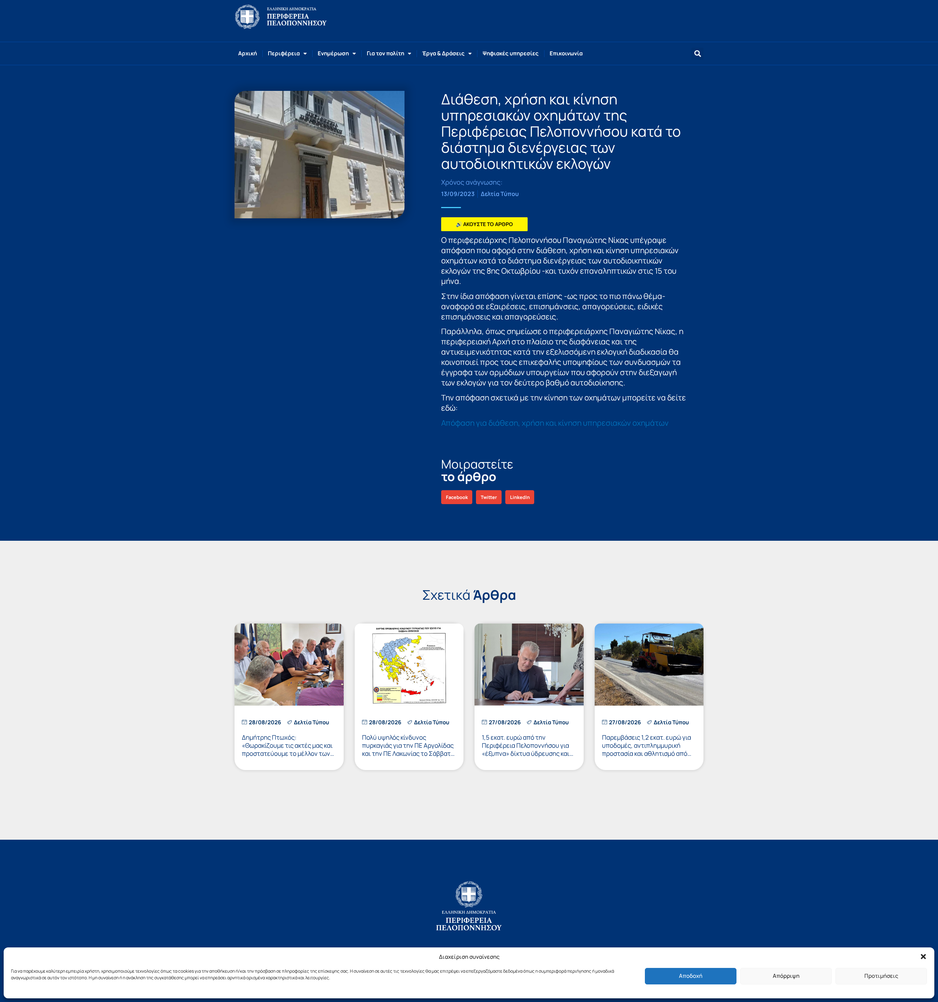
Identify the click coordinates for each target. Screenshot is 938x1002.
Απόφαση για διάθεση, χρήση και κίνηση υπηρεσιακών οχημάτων (555, 423)
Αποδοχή (690, 976)
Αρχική (247, 53)
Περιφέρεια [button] (284, 53)
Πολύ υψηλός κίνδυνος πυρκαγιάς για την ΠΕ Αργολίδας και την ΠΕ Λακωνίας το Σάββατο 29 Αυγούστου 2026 (408, 749)
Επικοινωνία (566, 53)
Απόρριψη (786, 976)
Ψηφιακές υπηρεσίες (511, 53)
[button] (923, 956)
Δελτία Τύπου (500, 194)
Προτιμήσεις (881, 976)
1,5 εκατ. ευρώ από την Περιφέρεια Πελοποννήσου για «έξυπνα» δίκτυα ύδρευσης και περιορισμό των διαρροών (525, 749)
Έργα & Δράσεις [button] (443, 53)
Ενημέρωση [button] (333, 53)
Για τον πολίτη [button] (385, 53)
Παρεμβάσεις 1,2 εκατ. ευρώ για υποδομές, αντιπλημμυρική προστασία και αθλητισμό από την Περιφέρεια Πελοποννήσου (646, 749)
